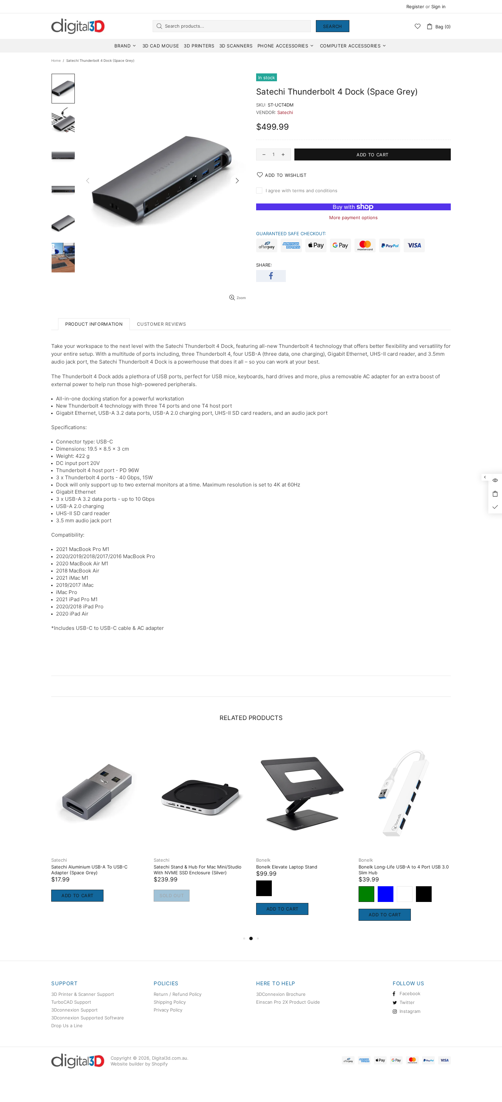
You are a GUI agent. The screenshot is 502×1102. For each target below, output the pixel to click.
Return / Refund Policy (177, 994)
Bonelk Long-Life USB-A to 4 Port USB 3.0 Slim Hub (62, 869)
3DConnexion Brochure (281, 994)
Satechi (285, 112)
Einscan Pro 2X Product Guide (288, 1002)
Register (415, 6)
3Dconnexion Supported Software (87, 1017)
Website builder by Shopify (139, 1063)
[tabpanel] (63, 834)
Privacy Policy (168, 1010)
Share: (264, 265)
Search (332, 26)
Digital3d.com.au (78, 26)
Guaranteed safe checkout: (291, 233)
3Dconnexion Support (74, 1010)
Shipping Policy (170, 1002)
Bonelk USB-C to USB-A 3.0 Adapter (158, 867)
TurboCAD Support (71, 1002)
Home (56, 60)
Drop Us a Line (67, 1025)
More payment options (353, 217)
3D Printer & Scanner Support (82, 994)
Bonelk (127, 860)
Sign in (438, 6)
